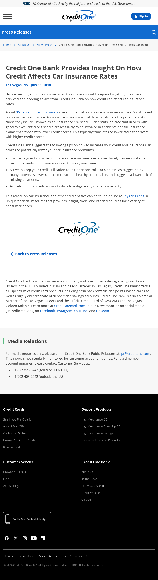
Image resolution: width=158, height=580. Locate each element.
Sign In (143, 16)
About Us (24, 45)
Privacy (9, 556)
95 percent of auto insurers (37, 112)
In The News (89, 479)
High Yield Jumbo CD (94, 419)
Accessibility (11, 486)
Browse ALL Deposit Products (100, 440)
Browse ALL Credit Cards (19, 440)
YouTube (81, 310)
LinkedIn (102, 310)
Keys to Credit (133, 196)
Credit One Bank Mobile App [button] (30, 519)
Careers (86, 499)
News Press (44, 45)
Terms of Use (26, 556)
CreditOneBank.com (69, 306)
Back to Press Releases (36, 253)
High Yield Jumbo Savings (97, 433)
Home (7, 45)
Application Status (14, 433)
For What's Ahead (92, 486)
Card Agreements (74, 556)
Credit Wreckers (91, 493)
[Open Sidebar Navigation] (7, 16)
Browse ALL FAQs (14, 472)
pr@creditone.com (135, 353)
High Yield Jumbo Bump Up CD (101, 426)
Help (6, 479)
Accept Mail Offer (14, 426)
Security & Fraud (48, 556)
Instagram (64, 310)
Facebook (47, 310)
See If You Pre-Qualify (17, 419)
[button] (153, 35)
